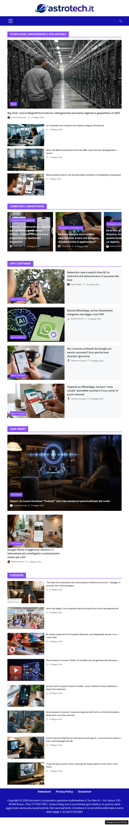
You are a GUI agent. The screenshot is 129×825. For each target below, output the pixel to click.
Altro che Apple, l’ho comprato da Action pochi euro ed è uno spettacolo (82, 608)
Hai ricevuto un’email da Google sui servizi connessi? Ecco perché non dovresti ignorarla (89, 352)
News (13, 103)
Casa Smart (16, 494)
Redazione (44, 791)
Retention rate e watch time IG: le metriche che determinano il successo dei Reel (93, 276)
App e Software (18, 299)
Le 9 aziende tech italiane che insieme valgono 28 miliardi (75, 125)
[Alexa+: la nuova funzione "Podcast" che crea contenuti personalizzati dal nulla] (64, 473)
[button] (120, 21)
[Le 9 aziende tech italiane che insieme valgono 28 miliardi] (25, 135)
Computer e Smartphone (22, 220)
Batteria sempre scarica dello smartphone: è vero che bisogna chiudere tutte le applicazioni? (78, 238)
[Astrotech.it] (64, 8)
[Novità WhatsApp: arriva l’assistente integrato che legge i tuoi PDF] (35, 324)
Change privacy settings (116, 822)
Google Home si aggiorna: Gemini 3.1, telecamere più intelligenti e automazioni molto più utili (33, 553)
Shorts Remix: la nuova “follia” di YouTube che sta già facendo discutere (82, 660)
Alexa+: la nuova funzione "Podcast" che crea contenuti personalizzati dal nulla (60, 501)
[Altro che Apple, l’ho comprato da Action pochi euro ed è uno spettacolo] (25, 618)
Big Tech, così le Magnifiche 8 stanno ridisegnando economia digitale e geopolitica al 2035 (63, 113)
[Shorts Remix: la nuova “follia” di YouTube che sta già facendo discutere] (25, 670)
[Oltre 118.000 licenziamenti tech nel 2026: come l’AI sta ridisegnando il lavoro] (25, 160)
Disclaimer (84, 791)
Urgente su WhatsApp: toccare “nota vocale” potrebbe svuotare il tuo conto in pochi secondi (92, 390)
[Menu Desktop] (10, 21)
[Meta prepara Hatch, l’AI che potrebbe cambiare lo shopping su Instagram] (25, 184)
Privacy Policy (64, 791)
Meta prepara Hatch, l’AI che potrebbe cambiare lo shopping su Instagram (83, 174)
